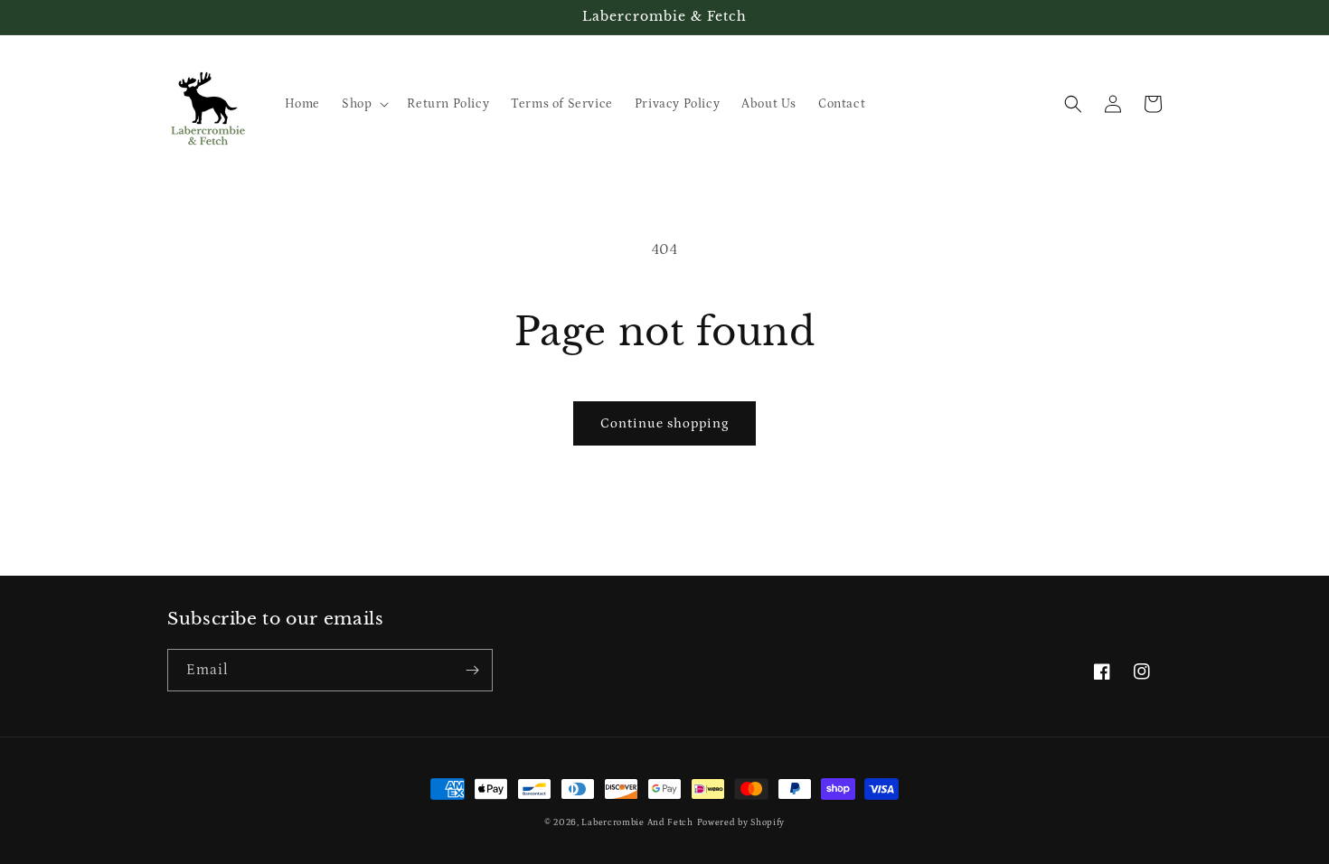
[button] (363, 104)
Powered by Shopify (741, 822)
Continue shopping (664, 423)
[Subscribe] (472, 670)
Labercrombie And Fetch (637, 822)
